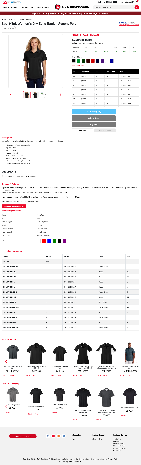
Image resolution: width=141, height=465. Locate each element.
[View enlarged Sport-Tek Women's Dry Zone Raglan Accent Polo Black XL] (36, 61)
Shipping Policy (119, 446)
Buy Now (93, 125)
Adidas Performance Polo (130, 408)
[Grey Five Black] (13, 394)
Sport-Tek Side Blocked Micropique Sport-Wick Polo (106, 367)
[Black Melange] (59, 394)
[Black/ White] (83, 397)
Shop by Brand (97, 439)
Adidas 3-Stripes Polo (13, 405)
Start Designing (93, 111)
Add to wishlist (105, 130)
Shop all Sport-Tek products (129, 25)
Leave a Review (9, 28)
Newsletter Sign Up (23, 436)
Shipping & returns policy (14, 206)
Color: (74, 57)
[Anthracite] (13, 353)
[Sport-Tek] (127, 22)
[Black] (36, 353)
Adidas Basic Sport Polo (36, 406)
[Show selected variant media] (27, 94)
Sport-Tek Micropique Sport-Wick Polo (36, 367)
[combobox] (116, 7)
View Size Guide (78, 65)
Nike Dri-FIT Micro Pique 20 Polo (13, 367)
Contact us (117, 439)
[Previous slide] (5, 361)
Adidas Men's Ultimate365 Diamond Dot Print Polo (106, 411)
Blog (73, 439)
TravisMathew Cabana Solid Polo (129, 367)
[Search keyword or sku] (137, 7)
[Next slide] (137, 361)
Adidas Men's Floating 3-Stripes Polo (83, 411)
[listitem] (44, 94)
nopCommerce (75, 461)
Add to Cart (93, 118)
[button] (127, 2)
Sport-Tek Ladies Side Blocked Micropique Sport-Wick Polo (83, 367)
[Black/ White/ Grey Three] (106, 397)
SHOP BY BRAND (43, 7)
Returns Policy (118, 444)
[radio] (74, 61)
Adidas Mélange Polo (59, 405)
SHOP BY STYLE (27, 7)
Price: (75, 35)
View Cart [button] (82, 130)
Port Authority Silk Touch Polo (59, 367)
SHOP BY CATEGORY (10, 7)
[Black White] (83, 353)
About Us (116, 441)
